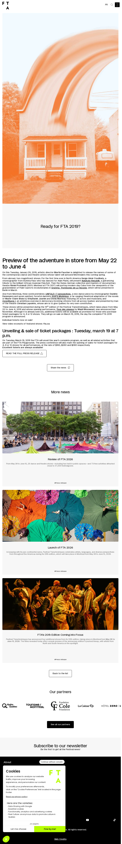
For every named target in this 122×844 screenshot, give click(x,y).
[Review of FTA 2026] (60, 444)
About (7, 762)
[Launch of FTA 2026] (60, 532)
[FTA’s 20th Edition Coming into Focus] (60, 620)
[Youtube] (87, 819)
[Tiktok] (114, 819)
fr (106, 5)
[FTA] (5, 5)
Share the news (58, 368)
